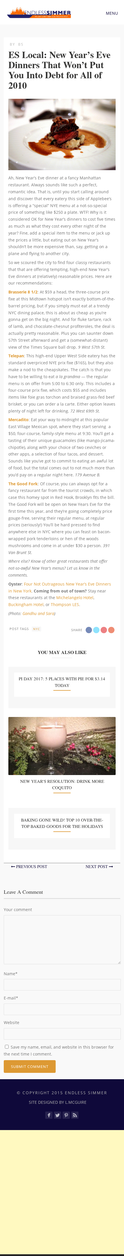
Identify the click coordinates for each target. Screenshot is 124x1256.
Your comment (18, 909)
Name (11, 973)
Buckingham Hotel (26, 604)
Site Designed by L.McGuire (58, 1102)
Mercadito (18, 419)
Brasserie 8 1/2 (22, 292)
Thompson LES (65, 604)
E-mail (11, 998)
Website (11, 1022)
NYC (36, 629)
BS (21, 44)
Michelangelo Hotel (74, 597)
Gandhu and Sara (38, 613)
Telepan (16, 355)
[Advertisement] (62, 1192)
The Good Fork (23, 483)
